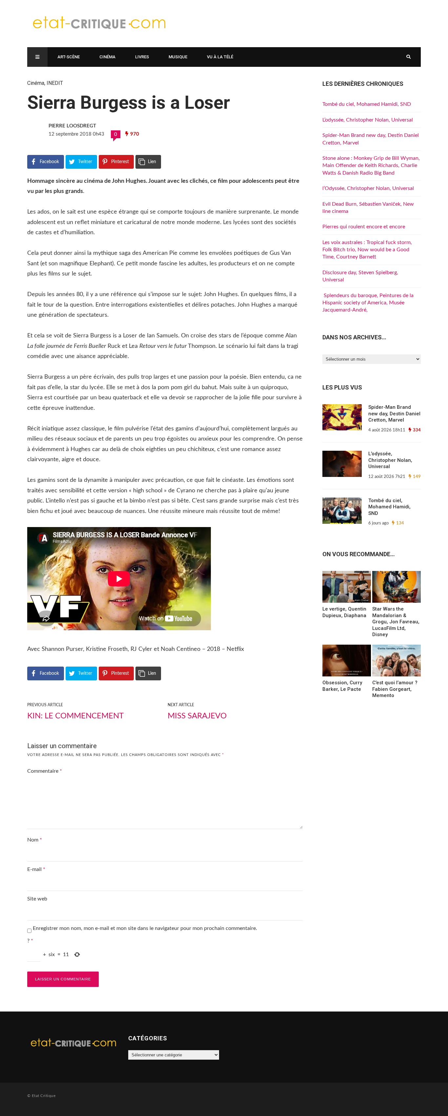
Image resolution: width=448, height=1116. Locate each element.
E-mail (36, 869)
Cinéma (107, 56)
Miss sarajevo (197, 716)
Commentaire (44, 771)
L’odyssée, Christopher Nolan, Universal (367, 120)
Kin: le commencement (75, 716)
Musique (178, 56)
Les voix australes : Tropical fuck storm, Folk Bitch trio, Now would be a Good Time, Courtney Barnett (367, 250)
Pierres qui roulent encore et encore (363, 226)
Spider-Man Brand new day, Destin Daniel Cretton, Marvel (394, 413)
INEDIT (55, 83)
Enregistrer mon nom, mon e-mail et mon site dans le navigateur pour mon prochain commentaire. (145, 928)
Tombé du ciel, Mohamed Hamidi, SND (366, 104)
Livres (142, 56)
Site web (37, 898)
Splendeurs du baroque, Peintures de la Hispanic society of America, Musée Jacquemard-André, (368, 303)
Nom (34, 839)
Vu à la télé (220, 56)
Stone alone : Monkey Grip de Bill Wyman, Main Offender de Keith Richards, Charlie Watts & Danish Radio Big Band (371, 166)
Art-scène (68, 56)
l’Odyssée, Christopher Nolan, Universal (368, 188)
